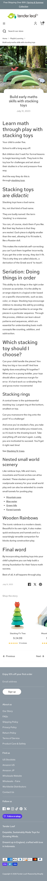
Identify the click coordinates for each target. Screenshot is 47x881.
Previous (10, 656)
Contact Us (8, 792)
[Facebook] (4, 808)
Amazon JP (8, 770)
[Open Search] (4, 31)
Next (38, 656)
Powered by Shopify (35, 874)
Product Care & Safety (14, 743)
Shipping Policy (10, 721)
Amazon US (9, 765)
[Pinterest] (21, 808)
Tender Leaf (22, 874)
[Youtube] (8, 808)
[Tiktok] (16, 808)
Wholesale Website (12, 775)
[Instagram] (12, 808)
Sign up (12, 691)
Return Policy (9, 732)
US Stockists (9, 759)
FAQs (5, 716)
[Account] (35, 22)
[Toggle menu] (4, 23)
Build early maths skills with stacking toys (19, 42)
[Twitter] (25, 808)
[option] (16, 623)
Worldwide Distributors (14, 786)
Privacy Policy (10, 727)
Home (5, 38)
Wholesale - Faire (11, 781)
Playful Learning (16, 38)
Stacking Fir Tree (18, 633)
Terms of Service (11, 738)
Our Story (8, 711)
